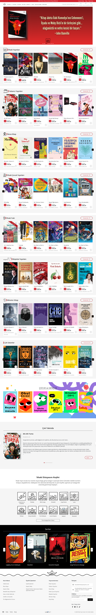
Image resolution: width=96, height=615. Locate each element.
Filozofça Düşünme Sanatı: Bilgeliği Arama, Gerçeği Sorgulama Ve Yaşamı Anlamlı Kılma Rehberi (69, 161)
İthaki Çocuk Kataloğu (38, 4)
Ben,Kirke (21, 370)
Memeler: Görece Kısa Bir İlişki (9, 161)
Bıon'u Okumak (22, 327)
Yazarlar (33, 4)
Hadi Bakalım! (67, 202)
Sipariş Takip (81, 1)
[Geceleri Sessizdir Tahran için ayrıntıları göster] (55, 357)
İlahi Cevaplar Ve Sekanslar (69, 286)
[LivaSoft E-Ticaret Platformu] (48, 612)
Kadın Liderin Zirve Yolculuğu (84, 286)
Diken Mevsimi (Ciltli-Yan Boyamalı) (69, 118)
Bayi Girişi (91, 1)
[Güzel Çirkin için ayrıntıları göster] (85, 357)
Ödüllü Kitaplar (44, 4)
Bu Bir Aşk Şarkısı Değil (84, 118)
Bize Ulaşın (6, 586)
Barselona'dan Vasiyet (54, 161)
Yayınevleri (9, 4)
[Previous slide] (3, 65)
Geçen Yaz (51, 77)
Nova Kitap (51, 589)
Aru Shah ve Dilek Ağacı (54, 245)
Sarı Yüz (66, 370)
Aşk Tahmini (37, 118)
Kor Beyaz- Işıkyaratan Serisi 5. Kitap (24, 77)
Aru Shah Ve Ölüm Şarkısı (84, 245)
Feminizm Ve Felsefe (69, 327)
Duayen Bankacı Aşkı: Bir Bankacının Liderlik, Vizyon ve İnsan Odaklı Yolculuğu (9, 286)
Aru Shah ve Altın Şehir (39, 245)
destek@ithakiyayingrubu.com (82, 584)
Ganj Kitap (51, 599)
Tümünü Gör (85, 49)
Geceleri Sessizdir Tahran (54, 370)
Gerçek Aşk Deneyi (53, 118)
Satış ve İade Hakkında (8, 594)
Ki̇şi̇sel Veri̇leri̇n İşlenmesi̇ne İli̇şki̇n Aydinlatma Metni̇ (34, 589)
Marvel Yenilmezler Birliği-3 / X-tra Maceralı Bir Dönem (24, 202)
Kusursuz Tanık (22, 118)
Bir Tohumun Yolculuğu (39, 202)
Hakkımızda (6, 583)
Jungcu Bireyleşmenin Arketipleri (84, 327)
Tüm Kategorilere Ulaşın (48, 520)
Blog (86, 1)
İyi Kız (80, 77)
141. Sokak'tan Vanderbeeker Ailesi (9, 245)
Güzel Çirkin (82, 370)
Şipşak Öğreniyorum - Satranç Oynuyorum (54, 202)
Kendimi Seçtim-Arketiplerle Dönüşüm (39, 161)
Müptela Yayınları (53, 594)
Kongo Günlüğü (52, 327)
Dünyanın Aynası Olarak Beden (9, 327)
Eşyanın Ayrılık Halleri (24, 286)
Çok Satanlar (19, 4)
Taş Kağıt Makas (38, 370)
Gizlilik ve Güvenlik (7, 596)
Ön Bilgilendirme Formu (9, 599)
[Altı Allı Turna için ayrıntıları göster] (11, 446)
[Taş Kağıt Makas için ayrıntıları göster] (40, 357)
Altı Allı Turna (7, 118)
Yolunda (21, 245)
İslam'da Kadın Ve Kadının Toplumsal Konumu (39, 327)
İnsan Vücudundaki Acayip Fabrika (84, 202)
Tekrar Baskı (24, 4)
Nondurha (66, 245)
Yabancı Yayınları (53, 586)
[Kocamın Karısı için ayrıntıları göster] (10, 357)
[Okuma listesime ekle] (16, 55)
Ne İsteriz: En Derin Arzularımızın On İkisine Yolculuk (24, 161)
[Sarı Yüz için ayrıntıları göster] (70, 357)
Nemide (36, 77)
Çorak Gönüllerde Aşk (39, 286)
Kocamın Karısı (7, 370)
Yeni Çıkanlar (15, 4)
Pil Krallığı (6, 202)
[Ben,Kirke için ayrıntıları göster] (25, 357)
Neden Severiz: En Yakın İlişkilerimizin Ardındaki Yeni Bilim (84, 161)
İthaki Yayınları (52, 583)
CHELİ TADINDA (53, 286)
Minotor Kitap (52, 596)
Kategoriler (28, 4)
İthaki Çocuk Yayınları (54, 591)
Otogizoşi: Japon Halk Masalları (9, 77)
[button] (43, 43)
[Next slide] (93, 65)
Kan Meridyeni (67, 77)
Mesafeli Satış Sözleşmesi (9, 591)
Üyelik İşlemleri (29, 583)
